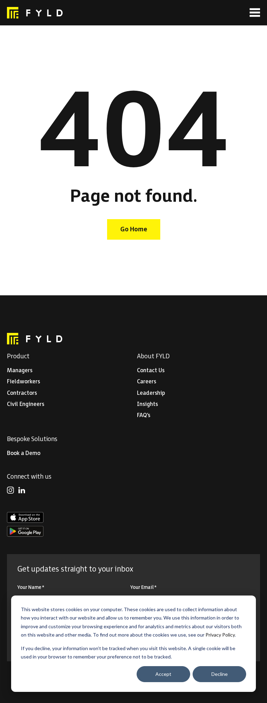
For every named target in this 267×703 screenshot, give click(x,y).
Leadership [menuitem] (151, 393)
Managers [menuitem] (19, 370)
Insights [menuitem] (147, 404)
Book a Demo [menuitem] (23, 453)
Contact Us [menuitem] (150, 370)
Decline (219, 674)
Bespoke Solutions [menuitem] (32, 439)
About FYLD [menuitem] (153, 356)
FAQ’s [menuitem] (143, 415)
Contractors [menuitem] (22, 393)
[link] (35, 12)
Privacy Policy (220, 635)
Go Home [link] (133, 229)
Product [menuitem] (18, 356)
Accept (163, 674)
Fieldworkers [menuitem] (23, 381)
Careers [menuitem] (146, 381)
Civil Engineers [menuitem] (25, 404)
